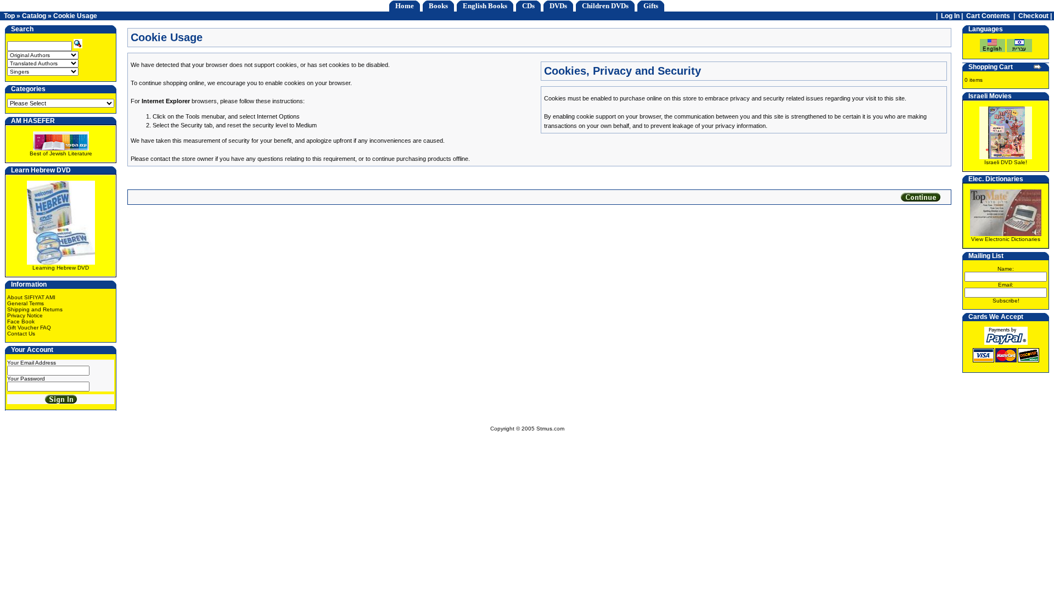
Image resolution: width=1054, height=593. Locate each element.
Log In (950, 16)
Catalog (34, 16)
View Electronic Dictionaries (1005, 239)
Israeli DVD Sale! (1005, 162)
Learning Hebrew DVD (60, 268)
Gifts (650, 6)
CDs (528, 6)
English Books (485, 6)
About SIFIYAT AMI (31, 297)
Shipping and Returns (35, 309)
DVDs (558, 6)
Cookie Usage (75, 16)
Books (438, 6)
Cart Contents (988, 16)
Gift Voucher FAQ (29, 328)
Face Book (21, 321)
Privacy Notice (25, 315)
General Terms (25, 303)
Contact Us (21, 334)
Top (9, 16)
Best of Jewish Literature (61, 153)
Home (404, 6)
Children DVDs (605, 6)
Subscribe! (1006, 301)
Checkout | (1035, 16)
